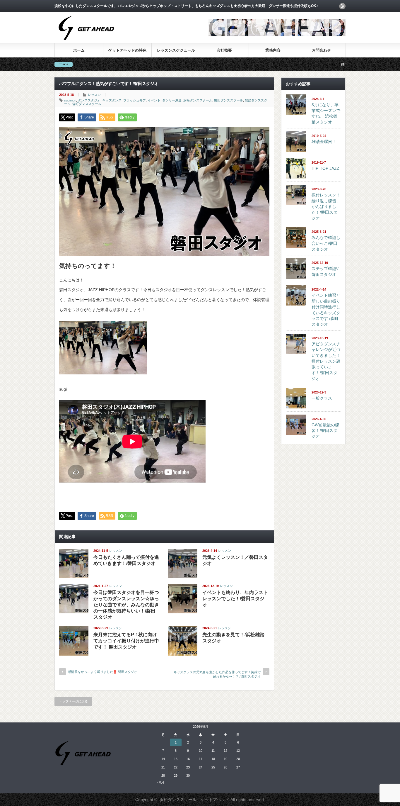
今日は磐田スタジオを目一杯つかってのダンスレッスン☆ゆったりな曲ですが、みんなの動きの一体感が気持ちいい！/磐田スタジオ (126, 605)
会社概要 (224, 50)
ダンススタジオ (89, 100)
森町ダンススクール (86, 104)
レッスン (94, 94)
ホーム (79, 50)
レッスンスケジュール (176, 50)
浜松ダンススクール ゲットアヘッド (194, 799)
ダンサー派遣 (172, 100)
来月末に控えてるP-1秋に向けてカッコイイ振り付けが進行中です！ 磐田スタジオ (126, 640)
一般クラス (322, 398)
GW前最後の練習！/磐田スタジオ (325, 430)
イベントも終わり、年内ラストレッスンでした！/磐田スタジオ (235, 598)
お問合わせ (321, 50)
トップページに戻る (73, 701)
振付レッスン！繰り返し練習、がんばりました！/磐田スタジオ (326, 206)
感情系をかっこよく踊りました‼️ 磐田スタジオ (102, 671)
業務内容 (273, 50)
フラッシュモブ (134, 100)
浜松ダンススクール (197, 100)
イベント (154, 100)
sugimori (70, 100)
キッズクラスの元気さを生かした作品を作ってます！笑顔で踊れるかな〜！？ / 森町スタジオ (217, 674)
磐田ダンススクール (228, 100)
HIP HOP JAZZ (325, 168)
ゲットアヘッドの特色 (127, 50)
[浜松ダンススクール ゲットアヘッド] (86, 43)
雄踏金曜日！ (324, 141)
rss (342, 6)
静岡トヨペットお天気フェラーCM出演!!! (342, 64)
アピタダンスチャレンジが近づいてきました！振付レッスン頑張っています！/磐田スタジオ (326, 361)
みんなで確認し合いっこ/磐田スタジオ (326, 243)
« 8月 (160, 782)
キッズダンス (112, 100)
